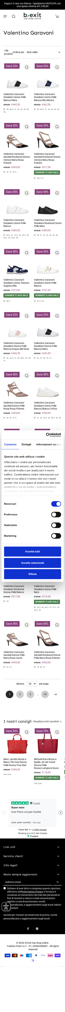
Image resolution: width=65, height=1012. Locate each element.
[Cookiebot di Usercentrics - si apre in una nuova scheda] (46, 435)
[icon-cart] (57, 16)
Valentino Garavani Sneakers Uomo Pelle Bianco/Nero (14, 97)
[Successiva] (55, 694)
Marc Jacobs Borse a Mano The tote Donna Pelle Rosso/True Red (15, 762)
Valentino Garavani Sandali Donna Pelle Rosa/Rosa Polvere (14, 405)
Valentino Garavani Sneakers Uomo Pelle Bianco (14, 223)
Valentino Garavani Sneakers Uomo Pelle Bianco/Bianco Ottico (45, 405)
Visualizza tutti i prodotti (46, 721)
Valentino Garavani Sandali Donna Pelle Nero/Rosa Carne (14, 655)
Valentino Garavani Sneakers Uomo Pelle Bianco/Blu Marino (45, 97)
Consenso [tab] (10, 444)
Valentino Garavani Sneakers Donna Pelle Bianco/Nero (45, 346)
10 (45, 694)
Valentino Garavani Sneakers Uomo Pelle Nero (45, 589)
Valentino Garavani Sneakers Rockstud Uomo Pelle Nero (48, 223)
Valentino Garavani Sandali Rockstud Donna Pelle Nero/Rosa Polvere (47, 655)
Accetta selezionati (32, 562)
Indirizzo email (13, 882)
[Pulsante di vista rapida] (27, 67)
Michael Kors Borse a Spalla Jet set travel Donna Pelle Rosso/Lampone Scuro (46, 763)
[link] (61, 721)
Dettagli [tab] (26, 444)
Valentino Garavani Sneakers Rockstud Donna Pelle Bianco (13, 589)
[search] (13, 16)
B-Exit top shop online (36, 942)
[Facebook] (28, 928)
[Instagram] (37, 928)
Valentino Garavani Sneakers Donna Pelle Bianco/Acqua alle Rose (16, 346)
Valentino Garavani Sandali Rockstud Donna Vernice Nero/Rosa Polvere (16, 158)
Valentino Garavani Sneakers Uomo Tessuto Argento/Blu (16, 282)
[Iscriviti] (57, 882)
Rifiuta (33, 574)
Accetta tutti (32, 551)
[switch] (56, 514)
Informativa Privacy (32, 891)
